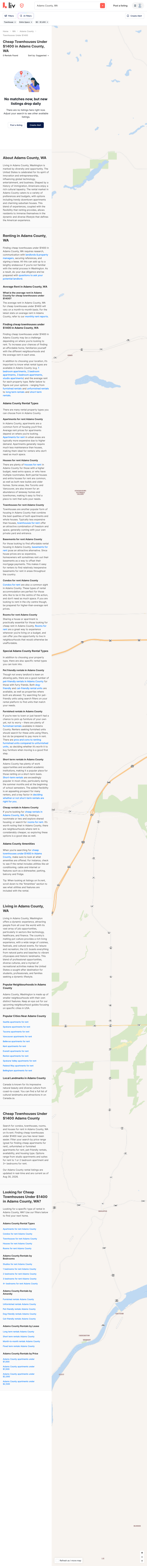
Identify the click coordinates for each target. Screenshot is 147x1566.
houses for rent (32, 464)
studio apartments (13, 378)
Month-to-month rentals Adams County (21, 1341)
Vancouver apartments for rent (17, 1036)
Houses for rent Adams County (17, 1243)
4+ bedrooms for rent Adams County (20, 1283)
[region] (99, 796)
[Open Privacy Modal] (22, 5)
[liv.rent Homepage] (9, 5)
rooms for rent (35, 822)
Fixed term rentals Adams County (19, 1346)
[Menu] (138, 5)
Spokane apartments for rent (16, 1027)
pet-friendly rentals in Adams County (23, 681)
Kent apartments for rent (14, 1046)
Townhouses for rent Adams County (20, 1238)
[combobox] (37, 5)
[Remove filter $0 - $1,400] (47, 22)
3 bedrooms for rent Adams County (19, 1278)
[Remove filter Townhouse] (15, 22)
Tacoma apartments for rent (16, 1031)
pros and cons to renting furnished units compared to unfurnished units (25, 743)
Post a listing (120, 5)
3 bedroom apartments (29, 374)
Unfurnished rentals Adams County (19, 1304)
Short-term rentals (13, 777)
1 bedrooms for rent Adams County (19, 1269)
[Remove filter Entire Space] (31, 22)
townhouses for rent (28, 522)
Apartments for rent (14, 437)
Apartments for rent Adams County (19, 1229)
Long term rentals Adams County (18, 1331)
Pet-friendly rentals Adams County (19, 1309)
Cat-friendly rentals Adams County (19, 1318)
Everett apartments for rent (16, 1051)
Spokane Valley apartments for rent (19, 1061)
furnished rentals (12, 388)
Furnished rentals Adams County (18, 1299)
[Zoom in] (142, 1553)
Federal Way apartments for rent (18, 1065)
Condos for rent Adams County (17, 1234)
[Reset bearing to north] (142, 1561)
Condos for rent (11, 584)
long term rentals (15, 391)
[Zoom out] (142, 1557)
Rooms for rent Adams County (17, 1248)
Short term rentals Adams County (18, 1336)
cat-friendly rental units (29, 688)
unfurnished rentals (38, 388)
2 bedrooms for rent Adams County (19, 1274)
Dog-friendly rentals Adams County (19, 1314)
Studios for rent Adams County (17, 1264)
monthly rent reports (36, 316)
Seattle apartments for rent (15, 1022)
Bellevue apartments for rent (16, 1041)
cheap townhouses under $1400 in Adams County (22, 853)
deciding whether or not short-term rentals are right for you (23, 798)
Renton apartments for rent (15, 1056)
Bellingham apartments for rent (17, 1070)
